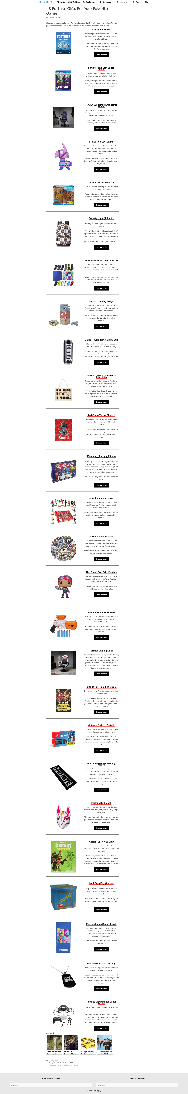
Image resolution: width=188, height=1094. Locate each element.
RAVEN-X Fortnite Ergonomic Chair (101, 105)
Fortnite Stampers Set (101, 498)
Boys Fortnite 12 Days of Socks (101, 260)
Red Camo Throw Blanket (101, 415)
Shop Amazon (101, 55)
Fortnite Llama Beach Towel (101, 924)
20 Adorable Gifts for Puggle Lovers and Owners (64, 1065)
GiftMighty (45, 2)
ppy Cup (113, 340)
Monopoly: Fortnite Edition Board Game (101, 457)
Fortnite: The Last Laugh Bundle (101, 68)
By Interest (122, 2)
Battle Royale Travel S (96, 340)
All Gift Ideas (74, 2)
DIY (146, 2)
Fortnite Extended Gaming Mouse (101, 764)
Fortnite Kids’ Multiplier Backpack (101, 219)
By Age (136, 2)
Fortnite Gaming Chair (101, 650)
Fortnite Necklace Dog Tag (101, 963)
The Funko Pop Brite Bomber (101, 572)
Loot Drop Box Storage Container (101, 884)
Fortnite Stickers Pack (101, 536)
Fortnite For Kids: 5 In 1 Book (101, 687)
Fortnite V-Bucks (101, 29)
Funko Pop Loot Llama (101, 141)
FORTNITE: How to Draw (101, 841)
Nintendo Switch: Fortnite (101, 725)
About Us (61, 2)
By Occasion (105, 2)
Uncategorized (53, 1060)
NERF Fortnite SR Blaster (101, 612)
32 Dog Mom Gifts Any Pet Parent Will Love (62, 1063)
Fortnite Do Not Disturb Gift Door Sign (101, 376)
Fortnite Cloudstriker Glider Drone (101, 1002)
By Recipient (89, 2)
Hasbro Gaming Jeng (100, 301)
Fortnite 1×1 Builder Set (101, 182)
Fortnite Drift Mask (101, 803)
